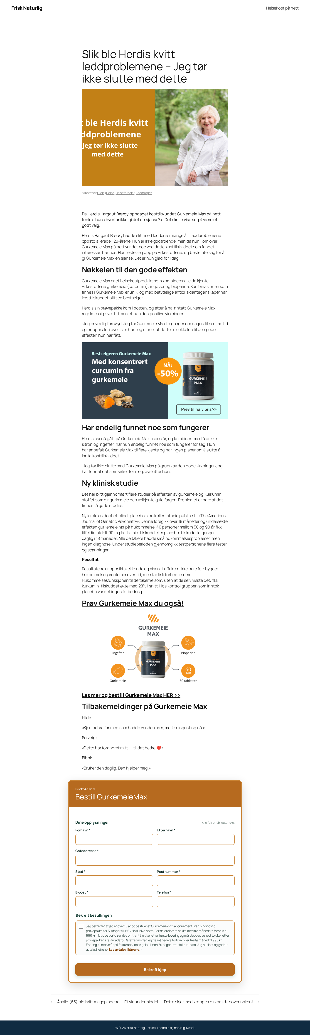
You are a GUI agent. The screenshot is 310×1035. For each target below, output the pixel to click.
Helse (110, 193)
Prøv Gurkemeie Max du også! (133, 603)
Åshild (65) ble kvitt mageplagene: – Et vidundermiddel (107, 1001)
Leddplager (144, 193)
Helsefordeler (125, 193)
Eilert (100, 193)
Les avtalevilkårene (124, 949)
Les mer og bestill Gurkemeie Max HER (131, 695)
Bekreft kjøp (155, 969)
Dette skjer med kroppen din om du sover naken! (208, 1001)
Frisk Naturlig (26, 8)
